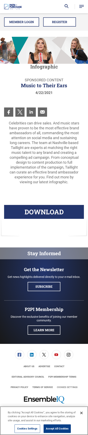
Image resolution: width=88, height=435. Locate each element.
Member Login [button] (21, 22)
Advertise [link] (44, 366)
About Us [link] (29, 366)
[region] (44, 420)
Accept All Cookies (57, 428)
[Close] (81, 412)
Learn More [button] (44, 330)
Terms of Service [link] (42, 387)
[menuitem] (8, 112)
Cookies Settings (67, 387)
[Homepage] (13, 7)
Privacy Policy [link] (19, 387)
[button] (81, 6)
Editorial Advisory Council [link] (28, 377)
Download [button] (44, 211)
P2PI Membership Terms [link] (62, 377)
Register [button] (59, 22)
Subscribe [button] (44, 286)
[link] (8, 112)
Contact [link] (59, 366)
